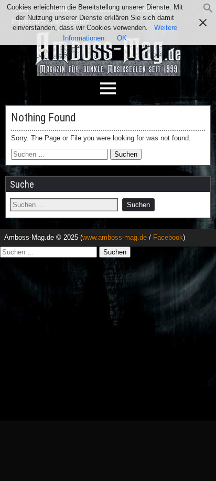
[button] (208, 11)
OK (122, 38)
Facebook (168, 237)
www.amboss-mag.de (114, 237)
